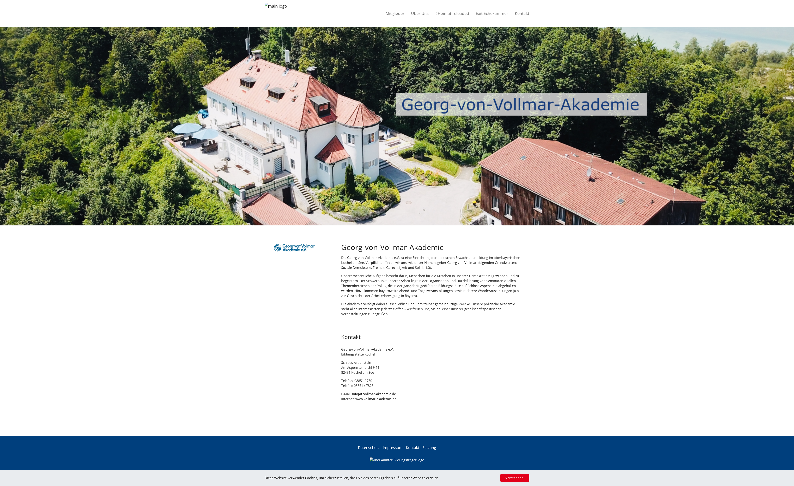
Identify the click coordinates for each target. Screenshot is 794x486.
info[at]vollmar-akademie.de (374, 394)
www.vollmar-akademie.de (375, 399)
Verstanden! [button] (514, 478)
